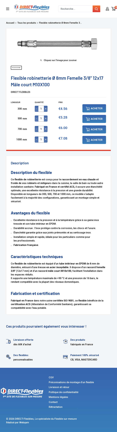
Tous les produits (26, 22)
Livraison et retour (59, 387)
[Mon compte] (107, 8)
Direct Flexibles (20, 92)
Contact (53, 402)
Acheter (97, 108)
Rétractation (55, 407)
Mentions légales (58, 397)
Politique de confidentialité (63, 392)
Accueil (10, 22)
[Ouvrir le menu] (7, 9)
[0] (113, 9)
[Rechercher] (96, 8)
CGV (51, 377)
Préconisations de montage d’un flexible (71, 382)
